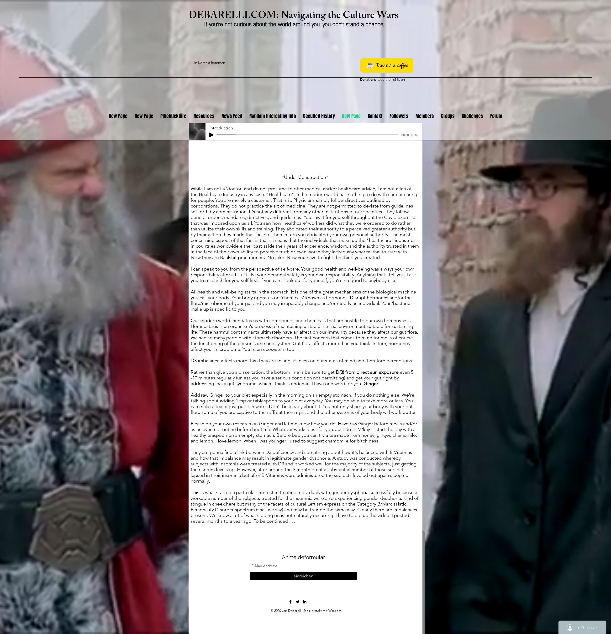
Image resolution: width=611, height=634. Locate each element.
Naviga (295, 16)
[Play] (211, 135)
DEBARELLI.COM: (235, 16)
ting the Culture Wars (353, 16)
